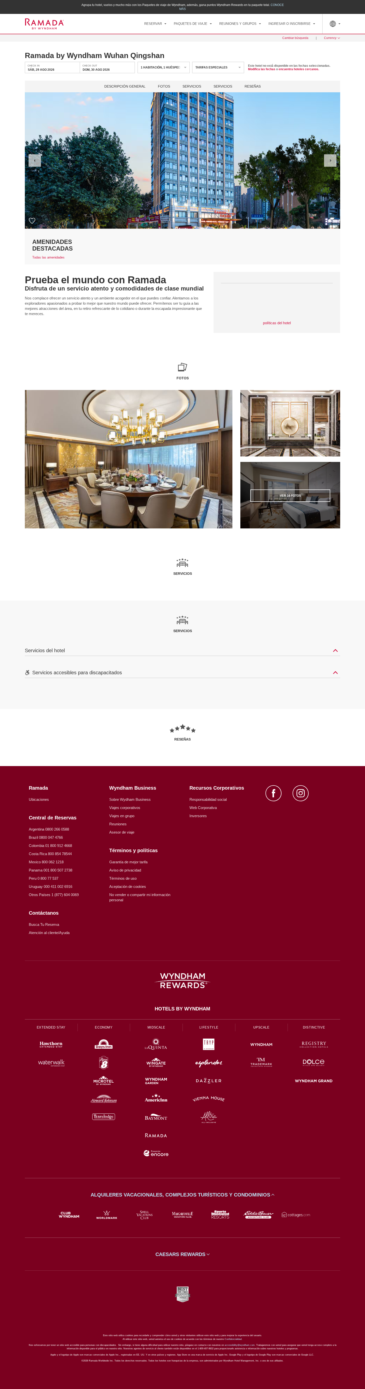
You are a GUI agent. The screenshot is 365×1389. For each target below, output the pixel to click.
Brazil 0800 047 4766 (46, 837)
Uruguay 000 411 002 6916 (50, 886)
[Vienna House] (209, 1100)
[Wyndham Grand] (314, 1081)
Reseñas (253, 86)
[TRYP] (209, 1045)
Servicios (191, 86)
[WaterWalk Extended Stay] (51, 1063)
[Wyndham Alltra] (209, 1118)
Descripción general (125, 86)
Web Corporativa (203, 808)
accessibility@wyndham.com (240, 1345)
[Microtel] (104, 1081)
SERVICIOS (223, 86)
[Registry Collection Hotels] (314, 1045)
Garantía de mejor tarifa (128, 862)
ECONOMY (104, 1027)
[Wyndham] (261, 1045)
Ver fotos (290, 495)
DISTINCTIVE (314, 1027)
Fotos (164, 86)
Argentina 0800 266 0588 (49, 829)
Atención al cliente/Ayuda (49, 933)
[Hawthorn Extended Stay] (51, 1045)
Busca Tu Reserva (44, 924)
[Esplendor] (209, 1063)
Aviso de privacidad (125, 870)
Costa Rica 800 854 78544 (50, 854)
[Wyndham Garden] (156, 1081)
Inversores (198, 816)
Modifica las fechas (261, 69)
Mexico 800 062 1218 (46, 862)
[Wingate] (156, 1063)
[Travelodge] (104, 1118)
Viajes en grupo (121, 816)
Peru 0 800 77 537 (43, 878)
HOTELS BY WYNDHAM (182, 1008)
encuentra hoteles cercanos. (299, 69)
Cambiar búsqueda (295, 38)
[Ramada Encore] (156, 1154)
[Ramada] (156, 1136)
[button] (35, 160)
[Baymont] (156, 1118)
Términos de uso (123, 878)
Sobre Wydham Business (130, 799)
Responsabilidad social (208, 799)
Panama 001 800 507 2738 (50, 870)
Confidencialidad (233, 1339)
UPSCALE (261, 1027)
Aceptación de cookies (127, 886)
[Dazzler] (209, 1081)
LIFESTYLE (208, 1027)
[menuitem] (155, 24)
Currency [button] (330, 38)
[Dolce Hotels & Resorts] (314, 1063)
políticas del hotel (277, 323)
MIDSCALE (156, 1027)
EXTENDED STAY (51, 1027)
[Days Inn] (104, 1045)
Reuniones (118, 824)
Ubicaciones (39, 799)
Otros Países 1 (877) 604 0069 (54, 895)
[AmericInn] (156, 1100)
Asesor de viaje (121, 832)
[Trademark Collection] (261, 1063)
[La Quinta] (156, 1045)
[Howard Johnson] (104, 1100)
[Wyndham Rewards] (182, 980)
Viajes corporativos (124, 808)
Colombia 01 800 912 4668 (50, 845)
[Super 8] (104, 1063)
